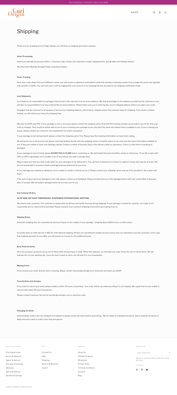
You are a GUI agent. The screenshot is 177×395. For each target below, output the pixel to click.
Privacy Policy (84, 364)
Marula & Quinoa (13, 372)
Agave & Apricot (13, 360)
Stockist (81, 372)
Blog (80, 375)
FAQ (43, 356)
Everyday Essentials (14, 364)
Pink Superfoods (13, 352)
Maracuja (10, 368)
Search (45, 368)
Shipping (45, 360)
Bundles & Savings (14, 375)
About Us (82, 352)
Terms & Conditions (86, 368)
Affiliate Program (85, 356)
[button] (154, 12)
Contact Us (47, 352)
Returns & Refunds (50, 364)
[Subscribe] (170, 352)
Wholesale (82, 360)
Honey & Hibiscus (13, 356)
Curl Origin (15, 387)
